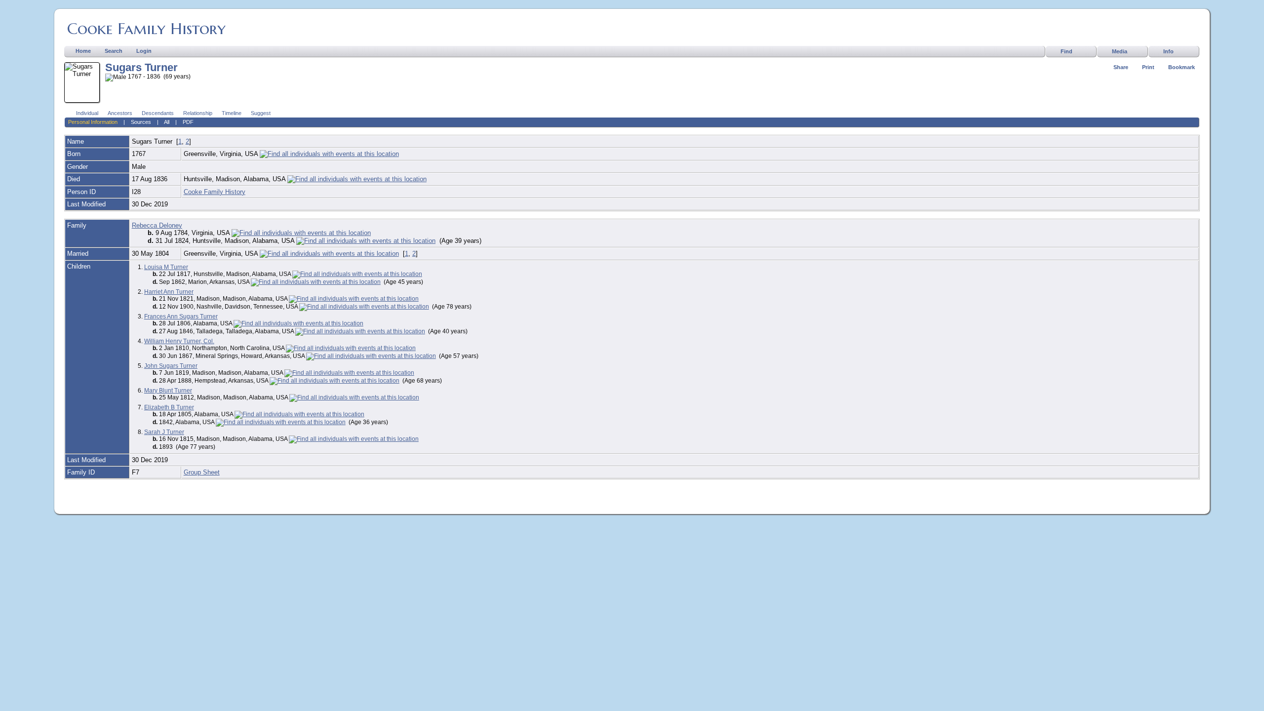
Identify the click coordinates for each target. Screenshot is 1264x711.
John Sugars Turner (171, 365)
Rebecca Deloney (157, 225)
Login (144, 51)
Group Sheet (202, 472)
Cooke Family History (146, 29)
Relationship (197, 113)
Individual (87, 113)
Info (1168, 51)
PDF (188, 122)
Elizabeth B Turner (169, 407)
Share (1120, 67)
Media (1119, 51)
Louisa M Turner (166, 267)
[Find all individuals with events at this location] (329, 154)
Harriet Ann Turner (169, 291)
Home (83, 51)
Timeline (231, 113)
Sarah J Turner (164, 432)
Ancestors (120, 113)
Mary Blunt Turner (168, 390)
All (166, 122)
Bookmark (1181, 67)
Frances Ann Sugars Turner (181, 316)
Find (1066, 51)
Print (1148, 67)
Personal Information (93, 122)
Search (113, 51)
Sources (141, 122)
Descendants (158, 113)
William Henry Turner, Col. (179, 341)
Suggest (261, 113)
